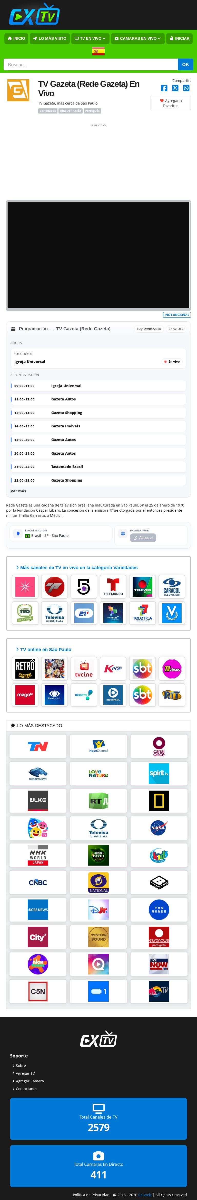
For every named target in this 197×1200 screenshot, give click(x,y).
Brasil (35, 535)
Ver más (18, 491)
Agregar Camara (30, 1081)
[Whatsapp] (186, 88)
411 (99, 1174)
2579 (98, 1127)
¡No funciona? (177, 315)
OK (185, 64)
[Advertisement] (98, 162)
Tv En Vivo (90, 38)
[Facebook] (164, 88)
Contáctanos (26, 1088)
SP (46, 535)
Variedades (48, 111)
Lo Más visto (52, 38)
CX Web (144, 1194)
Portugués (92, 111)
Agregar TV (25, 1073)
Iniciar (182, 38)
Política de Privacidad (91, 1194)
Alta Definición (70, 111)
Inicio (18, 38)
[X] (175, 88)
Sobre (21, 1065)
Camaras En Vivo (138, 38)
